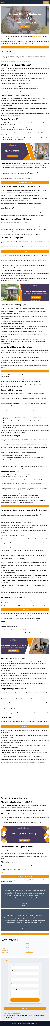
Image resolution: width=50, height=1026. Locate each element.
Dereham (4, 946)
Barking (2, 872)
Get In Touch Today (25, 47)
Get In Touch (25, 1008)
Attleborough (5, 950)
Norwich (27, 947)
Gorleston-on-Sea (30, 954)
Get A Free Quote (25, 933)
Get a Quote (24, 26)
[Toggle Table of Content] (13, 52)
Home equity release (36, 36)
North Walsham (29, 949)
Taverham (28, 943)
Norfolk (27, 945)
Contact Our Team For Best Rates (25, 182)
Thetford (4, 948)
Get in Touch (25, 609)
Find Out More (25, 251)
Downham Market (6, 944)
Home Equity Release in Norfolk (14, 514)
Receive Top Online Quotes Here (25, 876)
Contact (46, 2)
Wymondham (5, 952)
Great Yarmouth (29, 951)
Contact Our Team (25, 371)
